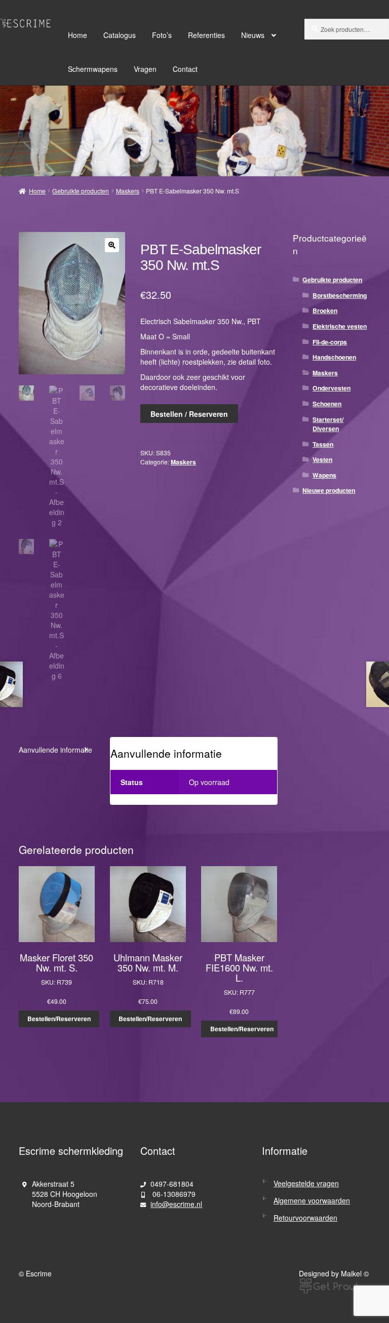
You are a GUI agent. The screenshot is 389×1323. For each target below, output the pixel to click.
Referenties (206, 35)
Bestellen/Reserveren (59, 1018)
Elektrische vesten (340, 326)
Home (77, 35)
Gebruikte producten (80, 190)
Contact (185, 69)
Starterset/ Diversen (328, 424)
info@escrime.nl (176, 1204)
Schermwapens (93, 69)
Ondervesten (332, 388)
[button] (112, 245)
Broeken (325, 310)
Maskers (127, 190)
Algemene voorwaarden (312, 1200)
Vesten (322, 459)
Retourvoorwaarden (305, 1218)
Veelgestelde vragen (306, 1183)
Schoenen (327, 403)
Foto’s (162, 35)
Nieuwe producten (328, 490)
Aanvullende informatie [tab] (55, 750)
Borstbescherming (340, 295)
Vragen (145, 69)
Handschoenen (334, 357)
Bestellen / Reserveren (189, 414)
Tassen (323, 444)
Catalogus (119, 35)
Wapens (324, 475)
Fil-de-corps (330, 341)
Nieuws (252, 35)
